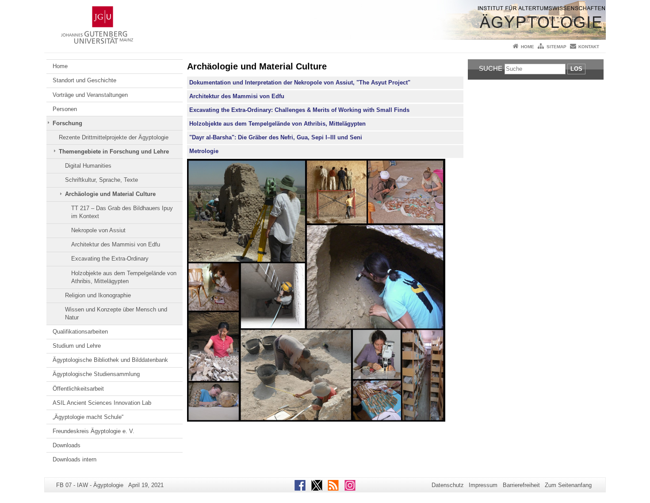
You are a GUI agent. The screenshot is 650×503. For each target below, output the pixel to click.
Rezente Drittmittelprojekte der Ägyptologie (113, 137)
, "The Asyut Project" (381, 82)
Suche (490, 68)
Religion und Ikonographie (98, 295)
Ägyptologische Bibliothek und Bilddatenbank (110, 360)
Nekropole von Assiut (98, 230)
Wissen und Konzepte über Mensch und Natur (116, 313)
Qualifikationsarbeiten (80, 331)
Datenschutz (448, 485)
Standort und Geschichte (84, 80)
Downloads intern (74, 459)
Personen (65, 109)
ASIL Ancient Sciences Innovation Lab (102, 402)
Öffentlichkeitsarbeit (78, 388)
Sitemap (556, 46)
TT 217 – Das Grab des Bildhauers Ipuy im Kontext (122, 212)
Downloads (66, 445)
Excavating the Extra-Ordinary (110, 258)
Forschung (67, 123)
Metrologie (203, 151)
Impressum (483, 485)
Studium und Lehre (77, 345)
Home (527, 46)
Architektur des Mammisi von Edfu (115, 244)
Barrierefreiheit (521, 485)
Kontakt (588, 46)
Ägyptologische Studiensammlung (96, 374)
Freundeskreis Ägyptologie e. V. (93, 431)
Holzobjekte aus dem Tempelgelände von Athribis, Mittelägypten (123, 277)
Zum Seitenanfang (568, 485)
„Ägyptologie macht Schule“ (88, 417)
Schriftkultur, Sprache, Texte (101, 180)
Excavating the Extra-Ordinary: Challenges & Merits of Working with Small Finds (299, 110)
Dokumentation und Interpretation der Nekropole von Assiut (271, 82)
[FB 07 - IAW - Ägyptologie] (325, 20)
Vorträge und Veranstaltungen (90, 95)
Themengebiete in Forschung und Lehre (114, 151)
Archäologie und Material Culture (110, 194)
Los (576, 68)
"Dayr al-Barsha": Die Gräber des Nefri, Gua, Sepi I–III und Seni (275, 137)
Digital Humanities (88, 165)
